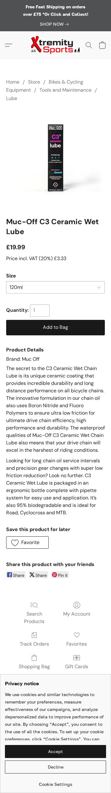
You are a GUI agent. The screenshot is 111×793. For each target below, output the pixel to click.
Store (34, 82)
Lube (11, 98)
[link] (55, 24)
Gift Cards (76, 666)
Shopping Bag (34, 666)
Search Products (34, 618)
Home (12, 82)
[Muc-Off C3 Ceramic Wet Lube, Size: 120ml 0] (55, 157)
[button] (55, 45)
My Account (76, 614)
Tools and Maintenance (65, 90)
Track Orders (34, 644)
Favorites (76, 644)
